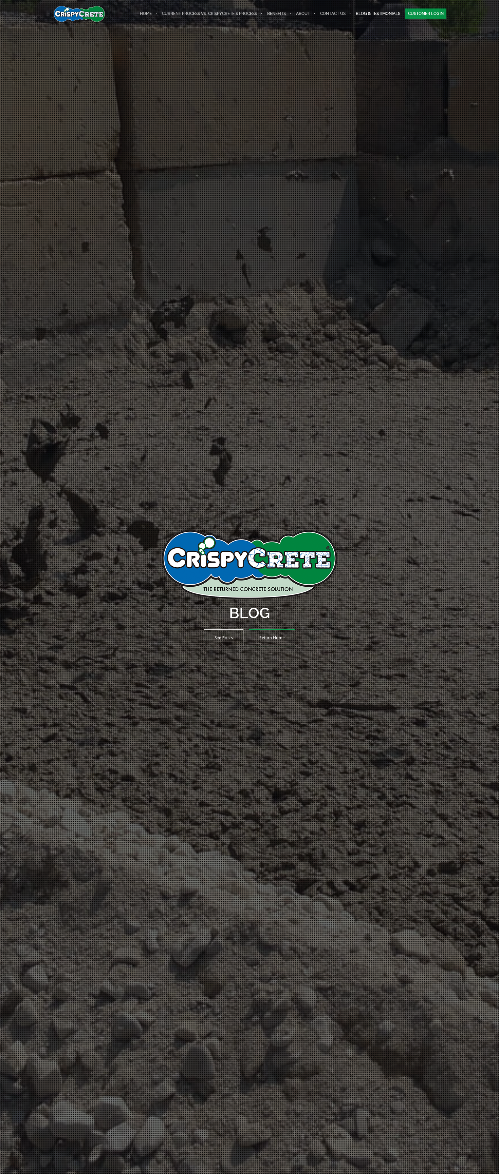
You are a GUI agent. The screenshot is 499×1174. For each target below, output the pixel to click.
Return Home (272, 638)
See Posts (224, 638)
